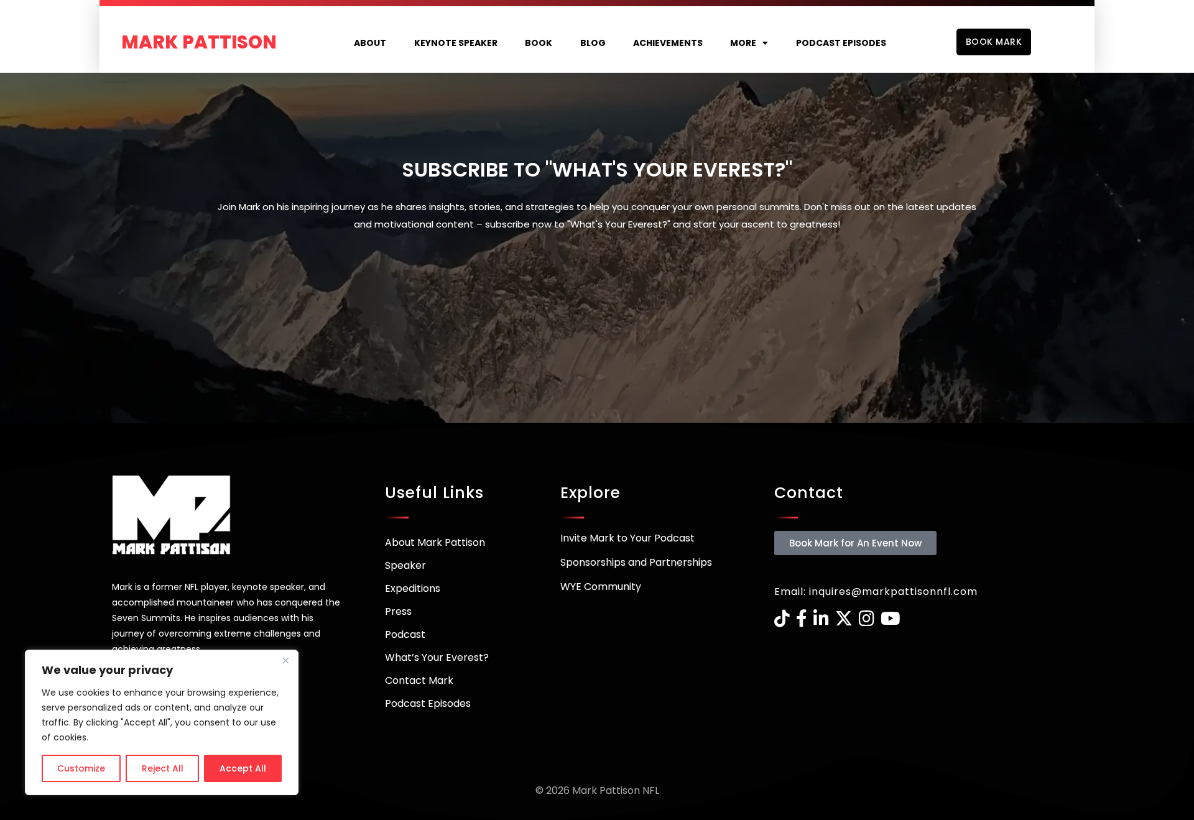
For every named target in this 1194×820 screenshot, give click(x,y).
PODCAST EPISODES (841, 43)
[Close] (285, 660)
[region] (161, 722)
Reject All (162, 768)
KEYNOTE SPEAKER (455, 43)
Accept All (243, 768)
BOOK (538, 43)
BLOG (593, 43)
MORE (743, 43)
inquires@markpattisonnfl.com (893, 591)
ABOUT (370, 43)
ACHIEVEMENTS (668, 43)
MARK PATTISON (199, 42)
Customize (81, 768)
